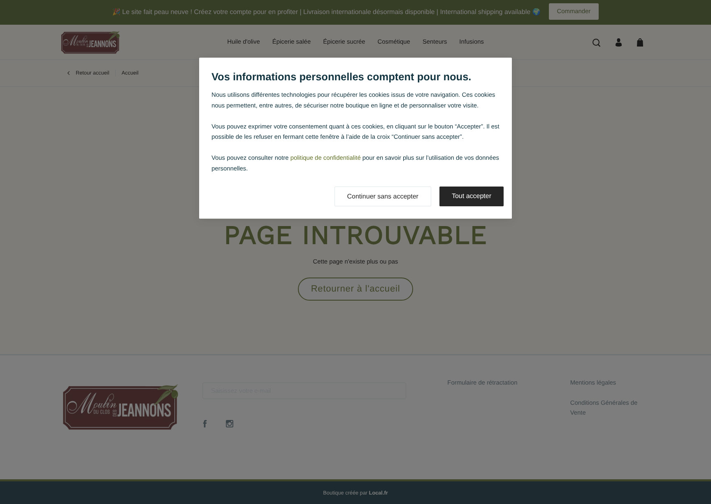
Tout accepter (471, 196)
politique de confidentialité (325, 158)
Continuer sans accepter (382, 196)
